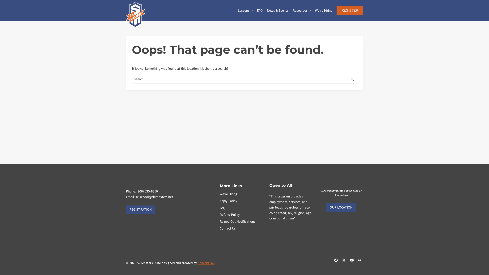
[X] (343, 260)
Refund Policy (230, 214)
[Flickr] (359, 260)
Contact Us (228, 228)
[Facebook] (336, 260)
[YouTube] (351, 260)
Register (350, 10)
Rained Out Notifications (237, 221)
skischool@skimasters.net (154, 197)
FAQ (260, 10)
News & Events (277, 10)
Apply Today (228, 201)
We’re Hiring (324, 10)
